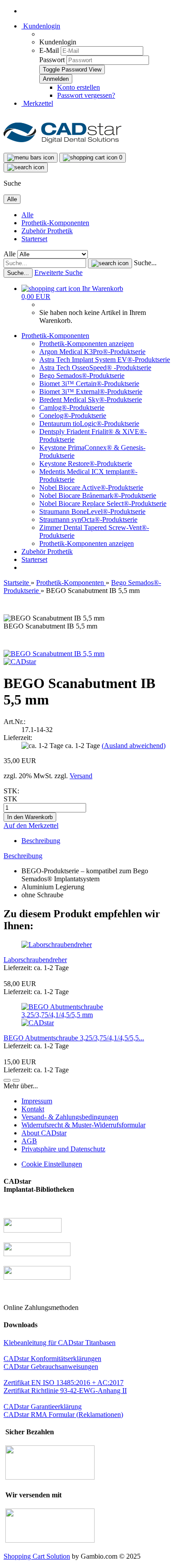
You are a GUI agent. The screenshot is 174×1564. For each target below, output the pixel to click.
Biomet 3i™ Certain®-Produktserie (89, 383)
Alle (27, 215)
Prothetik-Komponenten (55, 223)
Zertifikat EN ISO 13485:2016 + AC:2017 (64, 1382)
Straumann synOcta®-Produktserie (88, 519)
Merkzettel (37, 103)
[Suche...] (110, 263)
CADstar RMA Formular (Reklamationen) (63, 1414)
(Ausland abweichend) (134, 745)
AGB (29, 1141)
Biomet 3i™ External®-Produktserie (90, 391)
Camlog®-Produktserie (71, 407)
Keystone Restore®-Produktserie (85, 463)
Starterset (34, 239)
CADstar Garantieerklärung (43, 1406)
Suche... (145, 263)
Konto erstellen (78, 87)
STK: (11, 791)
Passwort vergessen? (86, 95)
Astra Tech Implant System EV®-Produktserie (104, 359)
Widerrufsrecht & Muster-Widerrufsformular (83, 1125)
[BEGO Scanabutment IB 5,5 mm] (54, 653)
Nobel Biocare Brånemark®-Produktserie (97, 495)
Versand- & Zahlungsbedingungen (69, 1117)
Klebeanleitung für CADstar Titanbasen (60, 1342)
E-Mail (49, 50)
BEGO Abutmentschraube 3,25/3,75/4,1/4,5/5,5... (74, 1038)
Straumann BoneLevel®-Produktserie (92, 511)
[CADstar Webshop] (62, 148)
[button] (7, 1080)
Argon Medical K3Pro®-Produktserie (92, 351)
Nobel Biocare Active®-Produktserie (91, 487)
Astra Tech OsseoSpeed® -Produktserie (95, 367)
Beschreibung (40, 840)
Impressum (36, 1101)
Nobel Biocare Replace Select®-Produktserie (102, 503)
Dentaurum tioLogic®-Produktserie (89, 423)
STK (10, 799)
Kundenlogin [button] (40, 26)
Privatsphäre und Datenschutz (63, 1149)
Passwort (52, 60)
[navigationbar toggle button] (31, 158)
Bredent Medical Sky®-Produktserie (90, 399)
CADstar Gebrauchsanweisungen (51, 1366)
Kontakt (32, 1109)
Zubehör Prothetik (47, 231)
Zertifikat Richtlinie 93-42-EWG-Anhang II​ (65, 1390)
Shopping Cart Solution (37, 1556)
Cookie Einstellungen (51, 1164)
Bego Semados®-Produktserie (81, 375)
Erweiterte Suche (58, 272)
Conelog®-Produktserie (72, 415)
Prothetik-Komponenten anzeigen (86, 343)
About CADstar (43, 1133)
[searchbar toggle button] (26, 167)
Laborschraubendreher (35, 959)
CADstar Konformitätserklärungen (52, 1358)
